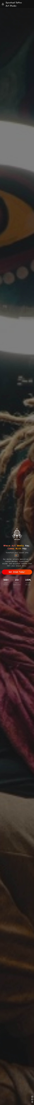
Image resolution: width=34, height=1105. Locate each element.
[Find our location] (32, 1102)
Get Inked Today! (17, 572)
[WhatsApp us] (32, 1099)
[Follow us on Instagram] (32, 1097)
